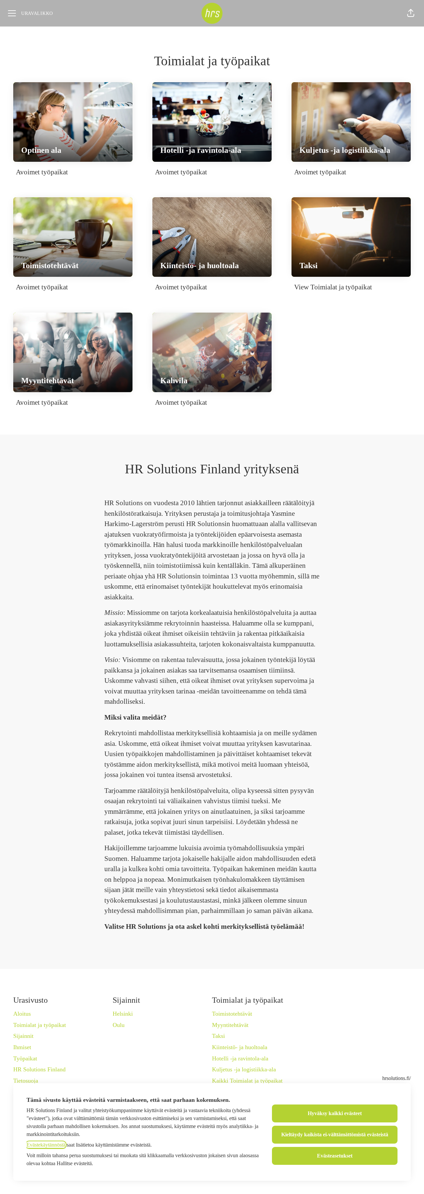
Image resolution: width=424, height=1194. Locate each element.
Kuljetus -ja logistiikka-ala (244, 1069)
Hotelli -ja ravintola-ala (240, 1058)
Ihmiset (22, 1047)
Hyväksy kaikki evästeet (335, 1113)
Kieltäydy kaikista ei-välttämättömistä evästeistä (334, 1134)
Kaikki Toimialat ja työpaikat (247, 1080)
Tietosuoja (25, 1080)
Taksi (218, 1036)
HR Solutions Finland (39, 1069)
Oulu (119, 1025)
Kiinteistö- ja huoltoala (239, 1047)
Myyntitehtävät (230, 1025)
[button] (410, 13)
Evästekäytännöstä (45, 1145)
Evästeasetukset (334, 1156)
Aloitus (22, 1013)
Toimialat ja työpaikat (39, 1025)
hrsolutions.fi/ (396, 1078)
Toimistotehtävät (232, 1013)
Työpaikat (25, 1058)
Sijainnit (23, 1036)
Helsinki (123, 1013)
